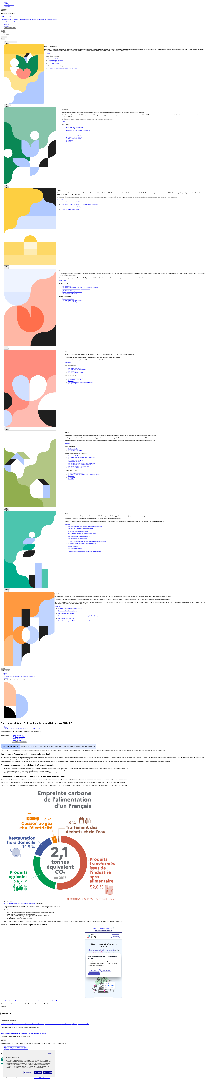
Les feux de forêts (67, 290)
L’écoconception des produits (75, 473)
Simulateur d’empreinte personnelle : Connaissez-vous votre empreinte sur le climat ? (29, 1001)
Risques (6, 266)
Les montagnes (69, 140)
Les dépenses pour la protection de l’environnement (81, 463)
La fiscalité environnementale (75, 450)
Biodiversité (7, 104)
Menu (5, 2)
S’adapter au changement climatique (70, 209)
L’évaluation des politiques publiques (67, 611)
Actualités (6, 26)
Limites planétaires (73, 546)
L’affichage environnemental (75, 460)
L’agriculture (71, 477)
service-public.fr (15, 1047)
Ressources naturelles (53, 59)
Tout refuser (38, 1073)
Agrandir (20, 903)
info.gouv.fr (14, 1046)
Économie (7, 427)
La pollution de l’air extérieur (75, 378)
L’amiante (71, 381)
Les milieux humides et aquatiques (74, 137)
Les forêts (68, 141)
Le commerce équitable (74, 461)
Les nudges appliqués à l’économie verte (78, 466)
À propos (6, 24)
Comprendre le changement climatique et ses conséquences (76, 201)
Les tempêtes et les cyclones (70, 293)
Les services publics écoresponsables (77, 538)
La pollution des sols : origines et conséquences (80, 382)
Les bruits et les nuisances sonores (77, 369)
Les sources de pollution (74, 368)
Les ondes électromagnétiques (76, 372)
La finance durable (73, 449)
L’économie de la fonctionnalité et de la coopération (81, 457)
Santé (6, 347)
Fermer (3, 30)
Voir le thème (65, 122)
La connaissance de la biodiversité (74, 127)
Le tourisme (71, 476)
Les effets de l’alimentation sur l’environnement (80, 528)
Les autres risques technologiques (71, 301)
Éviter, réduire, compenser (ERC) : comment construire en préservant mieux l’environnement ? (82, 621)
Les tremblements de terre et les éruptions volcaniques (76, 289)
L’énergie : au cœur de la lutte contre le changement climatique (84, 474)
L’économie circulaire (73, 456)
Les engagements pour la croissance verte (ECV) (80, 464)
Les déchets (71, 479)
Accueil (5, 673)
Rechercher (4, 13)
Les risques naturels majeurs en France (72, 292)
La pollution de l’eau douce (75, 384)
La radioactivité (72, 371)
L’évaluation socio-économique (66, 613)
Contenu (6, 3)
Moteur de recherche (9, 5)
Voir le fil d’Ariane (5, 670)
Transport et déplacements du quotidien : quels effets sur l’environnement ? (87, 541)
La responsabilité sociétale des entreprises (79, 536)
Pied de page (7, 6)
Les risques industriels (68, 299)
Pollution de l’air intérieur (74, 379)
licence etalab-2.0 (42, 1078)
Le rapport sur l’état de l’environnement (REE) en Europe (62, 68)
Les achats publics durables (75, 548)
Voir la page (47, 53)
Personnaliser (28, 1073)
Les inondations (67, 286)
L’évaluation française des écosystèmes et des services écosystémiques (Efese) (78, 615)
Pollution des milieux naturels (55, 60)
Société (6, 508)
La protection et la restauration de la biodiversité (78, 130)
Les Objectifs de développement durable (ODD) (70, 608)
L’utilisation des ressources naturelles (77, 458)
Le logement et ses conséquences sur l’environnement (82, 543)
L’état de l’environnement (10, 41)
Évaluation (7, 589)
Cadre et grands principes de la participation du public (82, 533)
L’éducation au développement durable (78, 531)
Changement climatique (54, 61)
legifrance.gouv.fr (16, 1049)
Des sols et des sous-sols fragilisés (74, 135)
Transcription (40, 903)
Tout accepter (48, 1073)
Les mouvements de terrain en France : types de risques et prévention (80, 287)
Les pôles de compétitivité (75, 467)
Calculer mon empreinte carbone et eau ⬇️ (103, 928)
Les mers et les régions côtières (73, 138)
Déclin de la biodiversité (54, 63)
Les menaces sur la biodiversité (73, 128)
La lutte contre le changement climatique (71, 206)
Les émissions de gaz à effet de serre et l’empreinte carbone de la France (79, 204)
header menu (11, 13)
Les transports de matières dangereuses (72, 300)
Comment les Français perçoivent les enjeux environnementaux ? (84, 551)
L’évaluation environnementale (66, 618)
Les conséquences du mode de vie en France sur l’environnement (85, 526)
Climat (6, 185)
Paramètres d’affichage (10, 27)
